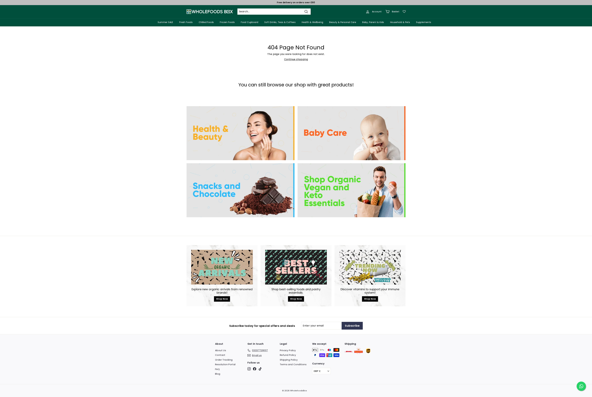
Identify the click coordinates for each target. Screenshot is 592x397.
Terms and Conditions (293, 364)
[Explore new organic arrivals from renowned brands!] (222, 267)
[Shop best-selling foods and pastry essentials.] (296, 267)
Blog (217, 373)
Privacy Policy (288, 350)
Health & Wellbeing (312, 22)
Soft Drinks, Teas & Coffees (280, 22)
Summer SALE (165, 22)
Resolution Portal (225, 364)
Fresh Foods (186, 22)
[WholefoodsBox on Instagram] (249, 368)
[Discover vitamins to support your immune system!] (370, 267)
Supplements (423, 22)
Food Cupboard (249, 22)
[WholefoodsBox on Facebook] (254, 368)
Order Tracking (224, 359)
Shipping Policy (289, 359)
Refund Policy (288, 355)
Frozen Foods (227, 22)
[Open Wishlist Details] (404, 11)
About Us (220, 350)
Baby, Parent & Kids (373, 22)
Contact (220, 355)
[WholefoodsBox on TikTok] (260, 368)
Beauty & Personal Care (342, 22)
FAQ (217, 369)
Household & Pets (400, 22)
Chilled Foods (206, 22)
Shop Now (222, 298)
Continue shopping (296, 59)
